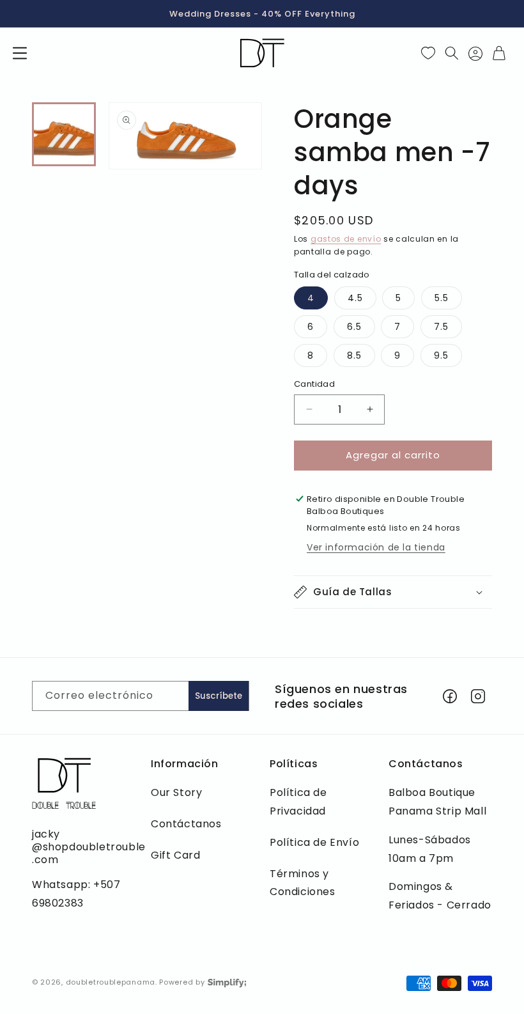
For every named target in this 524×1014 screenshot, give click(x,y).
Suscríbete (218, 696)
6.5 (354, 326)
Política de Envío (314, 842)
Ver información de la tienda (376, 547)
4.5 (355, 298)
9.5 (441, 355)
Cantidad (314, 384)
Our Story (176, 792)
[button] (20, 53)
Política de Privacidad (298, 801)
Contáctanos (186, 823)
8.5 (354, 355)
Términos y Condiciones (302, 883)
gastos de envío (346, 238)
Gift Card (175, 855)
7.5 (441, 326)
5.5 (442, 298)
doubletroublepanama (110, 982)
